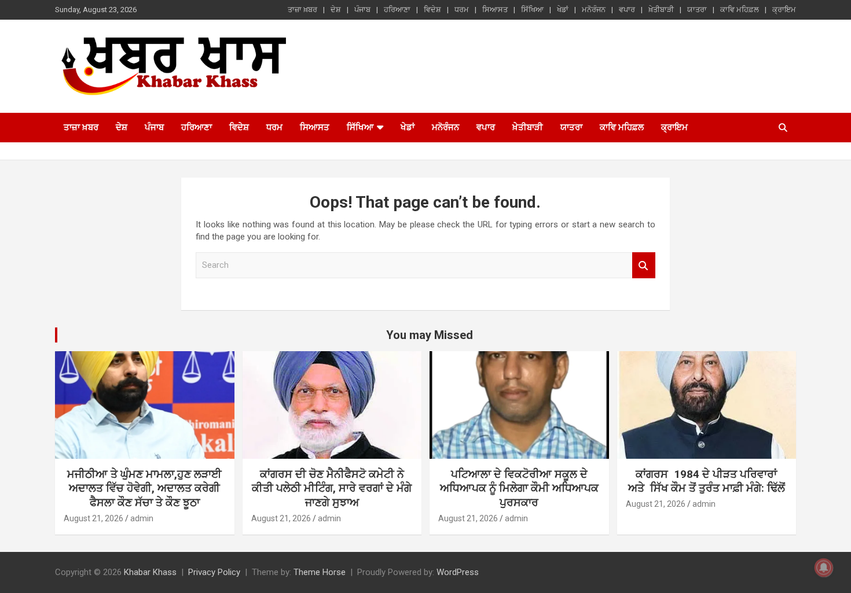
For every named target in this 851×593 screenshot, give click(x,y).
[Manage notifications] (824, 567)
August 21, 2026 (93, 518)
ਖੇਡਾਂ (562, 9)
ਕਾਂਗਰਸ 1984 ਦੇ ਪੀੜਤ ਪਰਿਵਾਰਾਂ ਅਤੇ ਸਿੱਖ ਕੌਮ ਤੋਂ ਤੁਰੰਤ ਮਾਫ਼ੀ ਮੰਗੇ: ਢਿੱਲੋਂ (706, 481)
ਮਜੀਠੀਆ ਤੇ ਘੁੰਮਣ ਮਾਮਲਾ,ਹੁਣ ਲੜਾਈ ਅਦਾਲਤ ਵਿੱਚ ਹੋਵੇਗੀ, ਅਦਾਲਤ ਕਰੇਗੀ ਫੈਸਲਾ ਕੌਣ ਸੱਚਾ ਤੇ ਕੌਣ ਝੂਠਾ (144, 488)
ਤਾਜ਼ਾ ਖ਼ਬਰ (302, 9)
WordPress (457, 572)
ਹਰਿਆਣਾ (397, 9)
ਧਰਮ (461, 9)
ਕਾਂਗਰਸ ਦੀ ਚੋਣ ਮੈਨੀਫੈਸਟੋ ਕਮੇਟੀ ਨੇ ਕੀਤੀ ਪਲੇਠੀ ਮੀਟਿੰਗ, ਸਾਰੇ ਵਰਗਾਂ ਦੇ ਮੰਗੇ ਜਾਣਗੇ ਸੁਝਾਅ (332, 488)
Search (643, 265)
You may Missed (429, 335)
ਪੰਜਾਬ (362, 9)
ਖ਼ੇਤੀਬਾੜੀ (661, 9)
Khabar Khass (150, 572)
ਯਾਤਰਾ (697, 9)
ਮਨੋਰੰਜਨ (594, 9)
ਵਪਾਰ (627, 9)
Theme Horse (320, 572)
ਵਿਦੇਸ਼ (432, 9)
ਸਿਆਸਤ (495, 9)
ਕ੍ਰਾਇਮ (784, 9)
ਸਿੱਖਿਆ (532, 9)
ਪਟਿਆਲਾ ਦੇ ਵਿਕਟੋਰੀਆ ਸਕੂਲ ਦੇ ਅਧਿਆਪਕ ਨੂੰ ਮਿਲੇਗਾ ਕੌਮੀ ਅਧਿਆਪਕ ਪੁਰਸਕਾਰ (519, 488)
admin (141, 518)
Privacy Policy (214, 572)
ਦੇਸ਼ (336, 9)
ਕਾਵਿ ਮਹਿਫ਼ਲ (739, 9)
